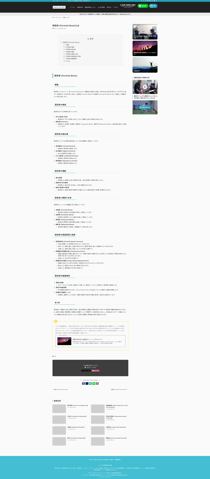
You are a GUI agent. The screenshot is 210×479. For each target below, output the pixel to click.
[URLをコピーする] (97, 383)
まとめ (68, 61)
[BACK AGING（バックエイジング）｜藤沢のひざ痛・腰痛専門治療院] (59, 7)
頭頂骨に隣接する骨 (72, 54)
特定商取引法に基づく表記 (68, 468)
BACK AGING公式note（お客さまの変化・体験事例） (105, 460)
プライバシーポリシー (88, 468)
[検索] (156, 1)
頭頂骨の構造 (70, 47)
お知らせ (106, 468)
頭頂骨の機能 (70, 52)
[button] (83, 383)
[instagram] (146, 1)
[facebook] (141, 1)
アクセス (112, 468)
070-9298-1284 (129, 5)
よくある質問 (99, 468)
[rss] (152, 1)
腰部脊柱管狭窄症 (150, 468)
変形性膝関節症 (120, 468)
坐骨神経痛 (97, 470)
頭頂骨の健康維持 (71, 58)
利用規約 (79, 468)
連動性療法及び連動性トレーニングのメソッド (87, 339)
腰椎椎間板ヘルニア (138, 468)
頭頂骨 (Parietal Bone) (71, 42)
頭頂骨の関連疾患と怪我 (73, 56)
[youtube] (150, 1)
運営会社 (57, 468)
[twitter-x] (144, 1)
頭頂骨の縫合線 (71, 49)
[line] (148, 1)
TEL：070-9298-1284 (105, 477)
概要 (67, 45)
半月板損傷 (129, 468)
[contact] (154, 1)
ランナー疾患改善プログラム (108, 470)
